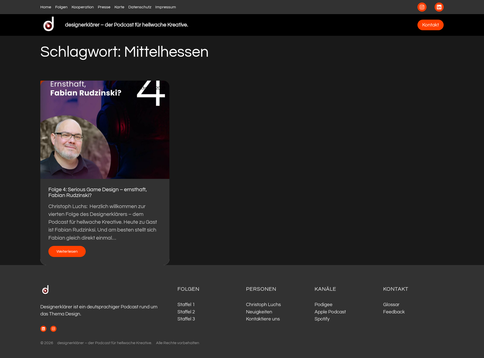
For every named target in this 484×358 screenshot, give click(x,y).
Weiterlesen (71, 253)
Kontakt (430, 24)
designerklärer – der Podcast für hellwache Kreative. (126, 24)
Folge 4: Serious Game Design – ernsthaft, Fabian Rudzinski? (97, 192)
